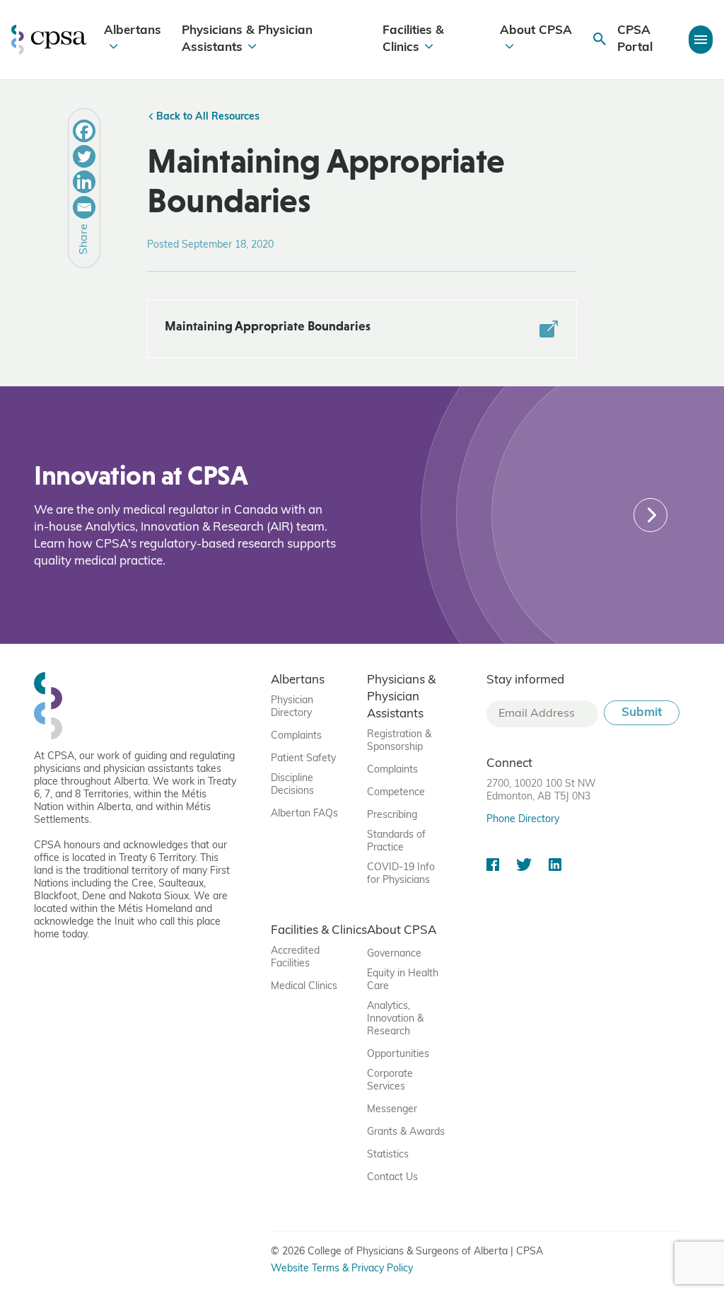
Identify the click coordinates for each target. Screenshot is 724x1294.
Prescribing (392, 815)
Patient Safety (303, 758)
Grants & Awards (406, 1132)
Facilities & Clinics (413, 39)
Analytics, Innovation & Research (395, 1019)
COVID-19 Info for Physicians (401, 874)
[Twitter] (84, 156)
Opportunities (398, 1054)
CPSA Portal (635, 39)
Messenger (392, 1109)
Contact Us (392, 1177)
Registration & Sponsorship (399, 741)
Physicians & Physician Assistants (247, 39)
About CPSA (536, 31)
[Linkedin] (84, 182)
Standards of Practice (396, 841)
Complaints (296, 736)
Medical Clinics (304, 986)
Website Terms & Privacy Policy (342, 1269)
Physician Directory (292, 707)
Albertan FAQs (304, 814)
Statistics (388, 1155)
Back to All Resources (206, 117)
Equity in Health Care (402, 980)
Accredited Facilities (295, 957)
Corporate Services (390, 1080)
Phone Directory (522, 819)
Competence (396, 792)
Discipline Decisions (292, 785)
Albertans (132, 31)
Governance (394, 954)
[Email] (84, 207)
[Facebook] (84, 131)
